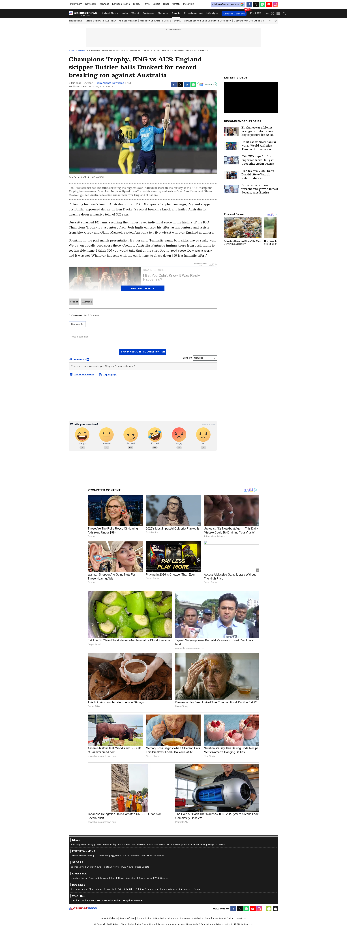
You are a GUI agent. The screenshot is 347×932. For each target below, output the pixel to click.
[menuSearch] (284, 13)
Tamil (146, 4)
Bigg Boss (115, 855)
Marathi (176, 4)
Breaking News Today (81, 844)
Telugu (136, 4)
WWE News (127, 867)
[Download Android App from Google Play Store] (269, 908)
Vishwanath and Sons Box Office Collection (207, 20)
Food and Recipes (98, 878)
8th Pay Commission (147, 889)
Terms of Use (127, 918)
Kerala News (173, 844)
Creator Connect (234, 13)
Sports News (77, 867)
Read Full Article (142, 288)
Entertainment (193, 13)
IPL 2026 (255, 13)
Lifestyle (212, 13)
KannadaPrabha (121, 4)
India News (124, 844)
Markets (163, 13)
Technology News (169, 889)
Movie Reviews (131, 855)
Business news (78, 889)
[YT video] (269, 4)
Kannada (104, 4)
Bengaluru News (216, 844)
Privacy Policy (144, 918)
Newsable (91, 4)
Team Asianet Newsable (109, 82)
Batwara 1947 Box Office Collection (253, 20)
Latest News (110, 13)
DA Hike (129, 889)
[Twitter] (256, 4)
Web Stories (161, 878)
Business (148, 13)
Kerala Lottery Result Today (100, 20)
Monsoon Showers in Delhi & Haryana (160, 20)
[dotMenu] (268, 13)
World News (138, 844)
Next (275, 21)
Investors (240, 918)
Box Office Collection (152, 855)
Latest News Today (105, 844)
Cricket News (94, 867)
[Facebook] (249, 4)
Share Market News (99, 889)
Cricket (74, 301)
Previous (270, 21)
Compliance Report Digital (219, 918)
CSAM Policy (159, 918)
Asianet (83, 908)
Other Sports (142, 867)
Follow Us (210, 84)
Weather (75, 900)
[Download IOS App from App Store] (275, 908)
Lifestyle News (78, 878)
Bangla (156, 4)
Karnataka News (156, 844)
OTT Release (101, 855)
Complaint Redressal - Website (185, 918)
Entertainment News (81, 855)
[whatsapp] (262, 4)
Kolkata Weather (128, 20)
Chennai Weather (111, 900)
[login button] (273, 13)
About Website (109, 918)
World (135, 13)
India (125, 13)
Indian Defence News (193, 844)
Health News (117, 878)
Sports (176, 13)
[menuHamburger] (278, 13)
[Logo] (84, 13)
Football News (111, 867)
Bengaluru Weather (133, 900)
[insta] (275, 4)
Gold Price (117, 889)
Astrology (131, 878)
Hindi (166, 4)
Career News (145, 878)
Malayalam (76, 4)
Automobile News (190, 889)
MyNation (188, 4)
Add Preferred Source (225, 4)
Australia (87, 301)
